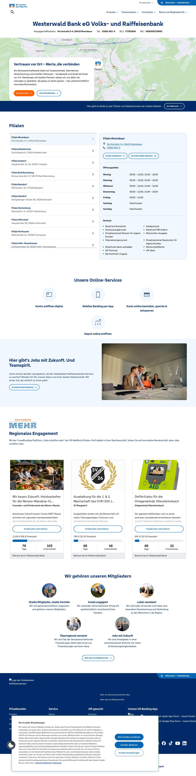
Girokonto (92, 714)
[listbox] (53, 190)
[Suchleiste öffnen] (12, 12)
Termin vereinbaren (113, 156)
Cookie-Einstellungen (129, 752)
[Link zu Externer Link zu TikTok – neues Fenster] (170, 743)
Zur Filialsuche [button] (172, 106)
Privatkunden (145, 3)
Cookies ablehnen (129, 745)
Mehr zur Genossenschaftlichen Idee (115, 695)
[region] (85, 743)
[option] (53, 139)
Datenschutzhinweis (43, 763)
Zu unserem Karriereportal (22, 387)
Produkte (13, 714)
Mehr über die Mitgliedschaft (96, 658)
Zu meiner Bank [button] (22, 93)
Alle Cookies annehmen (129, 737)
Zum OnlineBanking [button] (47, 93)
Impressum (57, 763)
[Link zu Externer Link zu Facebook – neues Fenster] (164, 743)
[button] (11, 745)
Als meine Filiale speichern (142, 156)
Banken (52, 714)
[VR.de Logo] (21, 5)
